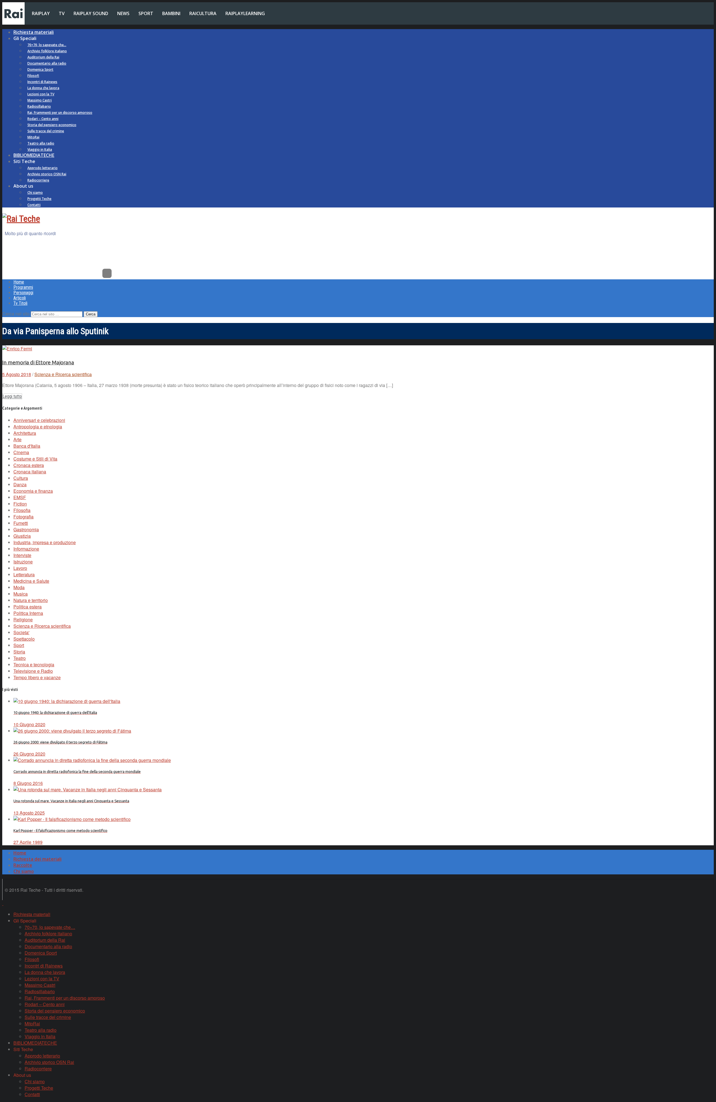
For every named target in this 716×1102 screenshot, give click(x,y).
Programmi (23, 287)
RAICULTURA (202, 13)
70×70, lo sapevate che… (46, 45)
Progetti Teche (39, 198)
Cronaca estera (28, 465)
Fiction (20, 504)
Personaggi (23, 292)
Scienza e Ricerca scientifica (63, 374)
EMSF (19, 497)
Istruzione (23, 561)
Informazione (26, 549)
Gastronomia (26, 529)
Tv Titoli (20, 303)
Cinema (21, 452)
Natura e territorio (30, 600)
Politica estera (27, 606)
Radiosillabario (39, 106)
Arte (17, 439)
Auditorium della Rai (43, 57)
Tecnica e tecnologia (33, 664)
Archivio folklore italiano (47, 51)
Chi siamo (35, 192)
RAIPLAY (41, 13)
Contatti (34, 204)
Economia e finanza (33, 491)
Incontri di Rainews (42, 81)
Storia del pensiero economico (51, 124)
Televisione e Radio (33, 671)
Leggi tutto (12, 396)
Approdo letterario (42, 168)
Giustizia (22, 536)
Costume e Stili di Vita (35, 459)
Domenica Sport (40, 69)
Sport (18, 645)
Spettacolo (24, 639)
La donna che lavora (43, 88)
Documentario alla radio (46, 63)
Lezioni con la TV (40, 94)
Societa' (21, 632)
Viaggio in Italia (39, 149)
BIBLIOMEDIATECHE (33, 155)
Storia (19, 651)
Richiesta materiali (33, 32)
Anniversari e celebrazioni (39, 420)
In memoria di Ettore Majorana (38, 362)
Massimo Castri (39, 100)
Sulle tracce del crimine (45, 131)
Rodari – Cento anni (42, 118)
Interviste (22, 555)
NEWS (123, 13)
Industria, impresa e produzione (44, 542)
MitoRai (33, 137)
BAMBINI (171, 13)
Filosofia (21, 510)
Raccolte (22, 865)
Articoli (19, 298)
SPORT (145, 13)
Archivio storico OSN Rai (46, 174)
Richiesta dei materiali (37, 859)
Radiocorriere (38, 180)
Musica (20, 594)
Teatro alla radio (40, 143)
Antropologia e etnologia (37, 426)
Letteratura (24, 574)
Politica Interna (28, 613)
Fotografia (23, 516)
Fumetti (20, 523)
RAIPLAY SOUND (91, 13)
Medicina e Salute (31, 581)
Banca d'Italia (26, 446)
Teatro (19, 658)
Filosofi (33, 75)
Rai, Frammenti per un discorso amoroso (59, 112)
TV (62, 13)
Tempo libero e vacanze (37, 677)
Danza (20, 484)
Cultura (20, 478)
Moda (19, 587)
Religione (23, 619)
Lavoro (20, 568)
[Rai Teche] (21, 218)
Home (18, 282)
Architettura (24, 433)
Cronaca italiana (29, 471)
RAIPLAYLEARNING (245, 13)
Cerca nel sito (16, 313)
